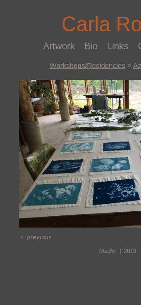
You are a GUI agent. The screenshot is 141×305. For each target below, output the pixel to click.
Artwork (59, 46)
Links (117, 46)
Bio (91, 46)
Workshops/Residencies (87, 66)
